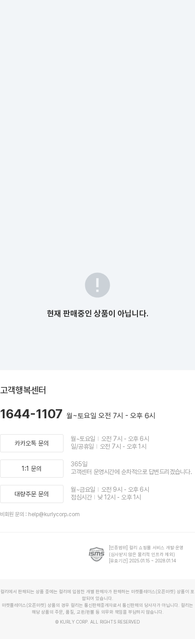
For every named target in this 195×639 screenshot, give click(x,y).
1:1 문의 (32, 468)
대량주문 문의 (32, 494)
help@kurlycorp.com (54, 514)
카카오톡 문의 (32, 443)
